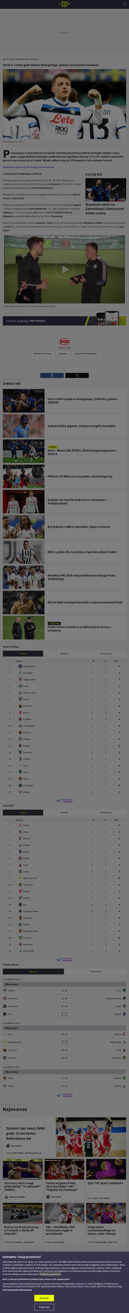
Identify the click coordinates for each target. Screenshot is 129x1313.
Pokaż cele (44, 1307)
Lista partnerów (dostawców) (17, 1290)
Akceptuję (44, 1298)
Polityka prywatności (50, 1274)
